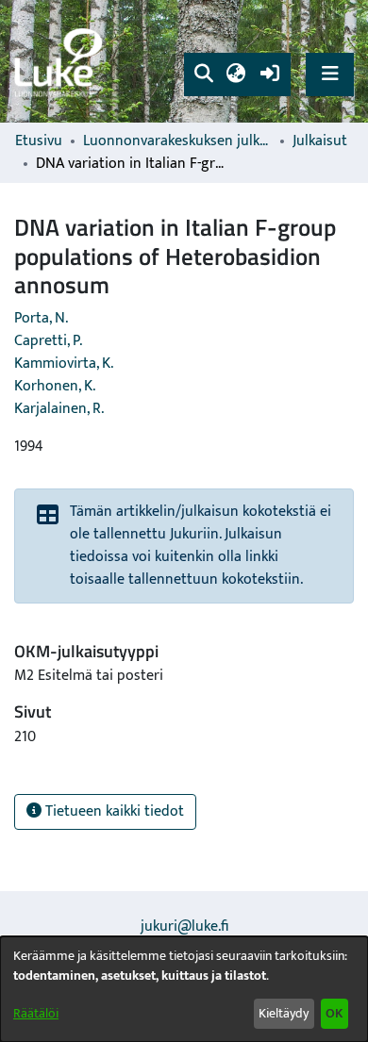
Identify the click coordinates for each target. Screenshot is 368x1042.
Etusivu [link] (38, 141)
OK (334, 1013)
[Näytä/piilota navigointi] (330, 74)
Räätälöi (36, 1013)
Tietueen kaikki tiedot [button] (113, 811)
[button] (203, 74)
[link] (61, 61)
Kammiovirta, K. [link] (63, 363)
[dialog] (184, 989)
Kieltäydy (284, 1013)
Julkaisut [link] (320, 141)
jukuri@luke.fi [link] (184, 926)
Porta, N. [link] (41, 318)
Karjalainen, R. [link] (59, 409)
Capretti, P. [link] (48, 341)
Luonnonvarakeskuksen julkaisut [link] (177, 141)
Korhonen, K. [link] (54, 386)
